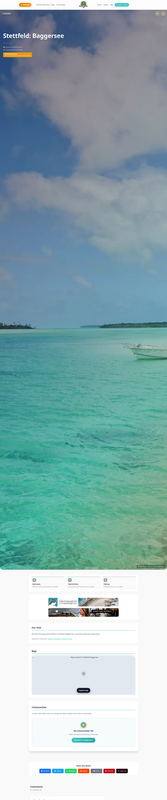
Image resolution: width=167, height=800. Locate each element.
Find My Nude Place (43, 5)
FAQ (111, 5)
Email (97, 771)
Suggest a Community (83, 740)
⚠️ (163, 13)
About (100, 5)
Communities (60, 5)
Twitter (59, 771)
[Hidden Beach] (83, 612)
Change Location (122, 5)
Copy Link (123, 771)
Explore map (83, 690)
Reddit (85, 771)
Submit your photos (152, 566)
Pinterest (110, 771)
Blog (53, 5)
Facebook (46, 771)
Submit (106, 5)
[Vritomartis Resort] (83, 602)
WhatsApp (72, 771)
